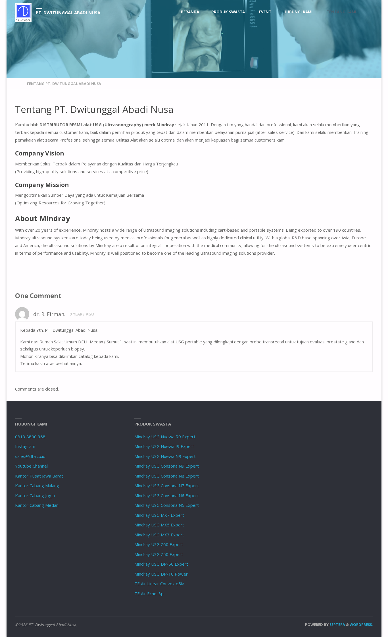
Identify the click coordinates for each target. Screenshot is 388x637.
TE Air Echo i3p (149, 593)
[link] (367, 12)
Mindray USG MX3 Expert (159, 535)
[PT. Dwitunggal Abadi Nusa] (23, 12)
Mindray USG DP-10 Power (161, 574)
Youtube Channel (31, 466)
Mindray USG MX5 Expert (159, 525)
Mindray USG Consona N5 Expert (166, 505)
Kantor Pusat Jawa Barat (39, 476)
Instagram (25, 446)
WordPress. (361, 624)
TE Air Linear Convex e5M (159, 583)
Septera (337, 624)
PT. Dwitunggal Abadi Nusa (68, 12)
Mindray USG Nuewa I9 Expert (164, 446)
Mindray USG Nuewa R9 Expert (164, 436)
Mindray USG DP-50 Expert (161, 564)
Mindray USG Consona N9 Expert (166, 466)
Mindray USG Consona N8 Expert (166, 476)
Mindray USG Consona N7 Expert (166, 485)
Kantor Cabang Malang (37, 485)
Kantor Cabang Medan (37, 505)
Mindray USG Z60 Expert (158, 544)
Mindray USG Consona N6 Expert (166, 495)
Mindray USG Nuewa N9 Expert (165, 456)
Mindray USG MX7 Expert (159, 515)
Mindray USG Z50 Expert (158, 554)
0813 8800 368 (30, 436)
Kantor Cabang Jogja (35, 495)
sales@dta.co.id (30, 456)
